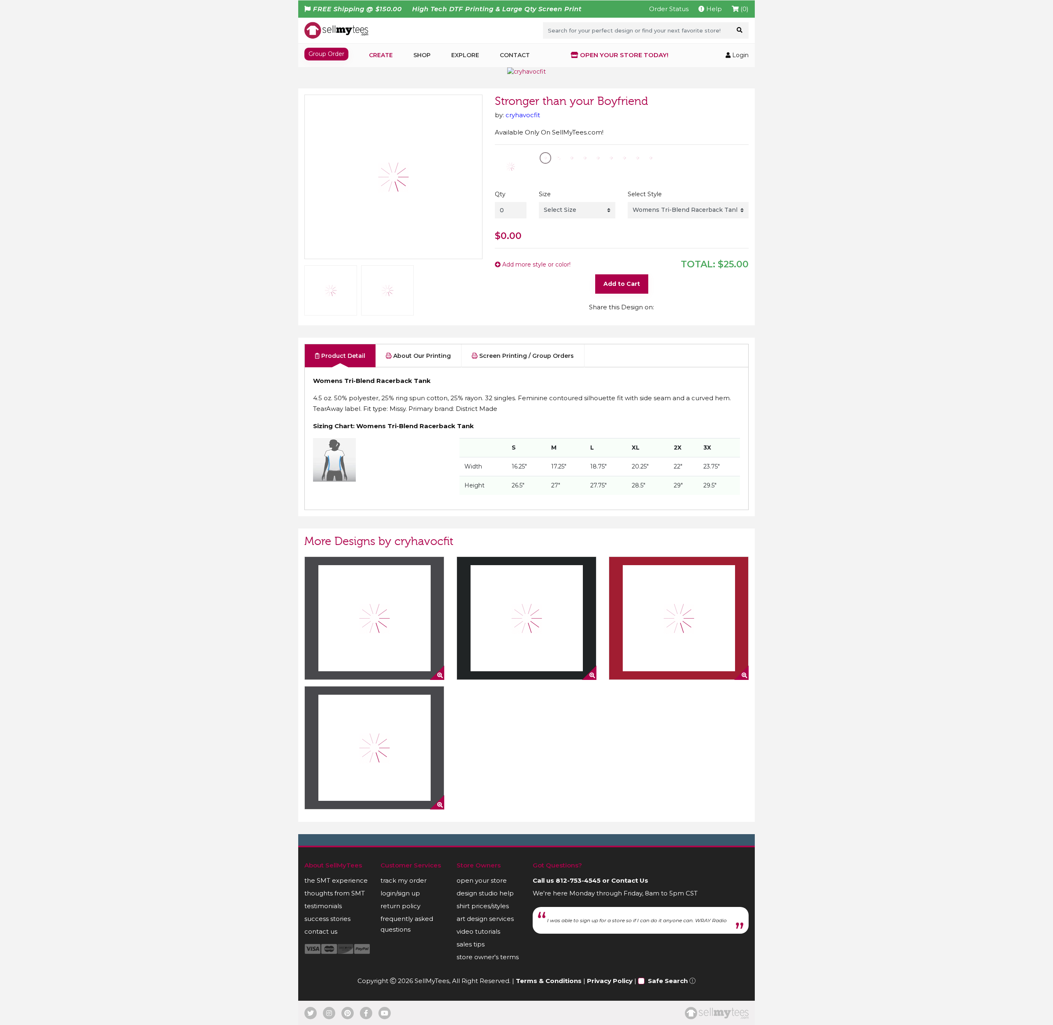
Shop (422, 55)
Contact (515, 55)
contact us (320, 931)
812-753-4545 (578, 880)
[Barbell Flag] (374, 618)
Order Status (669, 9)
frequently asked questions (406, 924)
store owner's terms (488, 957)
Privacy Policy (610, 981)
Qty (500, 194)
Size (545, 194)
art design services (485, 919)
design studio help (485, 893)
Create (381, 55)
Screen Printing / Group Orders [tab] (526, 355)
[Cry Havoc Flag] (374, 747)
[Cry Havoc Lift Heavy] (526, 618)
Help (713, 9)
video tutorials (478, 931)
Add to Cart (621, 284)
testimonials (323, 906)
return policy (400, 906)
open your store (482, 880)
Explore (465, 55)
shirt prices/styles (483, 906)
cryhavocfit (523, 115)
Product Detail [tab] (342, 355)
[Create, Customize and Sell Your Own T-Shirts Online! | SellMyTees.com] (336, 30)
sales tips (471, 944)
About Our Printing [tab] (421, 355)
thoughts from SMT (334, 893)
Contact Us (629, 880)
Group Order (326, 54)
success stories (327, 919)
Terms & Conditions (549, 981)
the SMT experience (336, 880)
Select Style (645, 194)
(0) (744, 9)
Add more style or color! (536, 264)
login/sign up (400, 893)
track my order (403, 880)
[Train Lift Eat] (679, 618)
